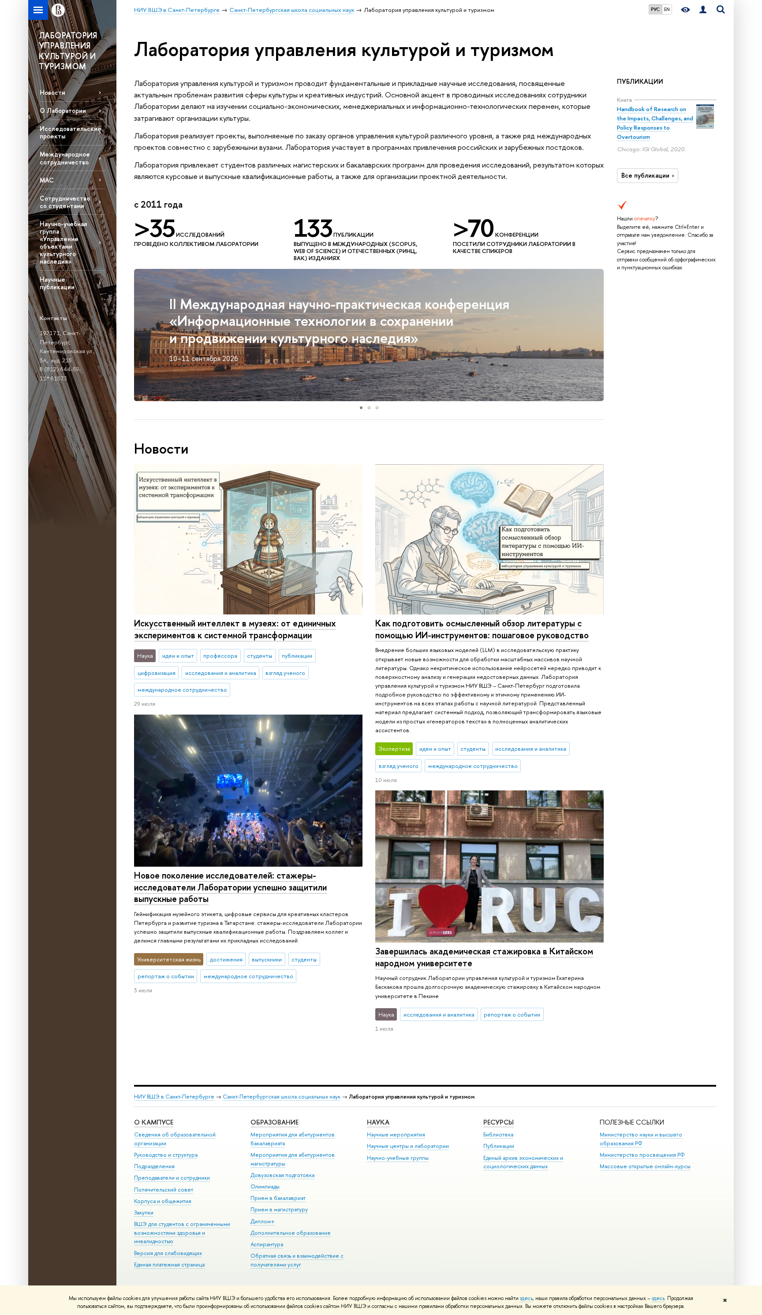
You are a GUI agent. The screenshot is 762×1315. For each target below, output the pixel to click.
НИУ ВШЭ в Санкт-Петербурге (174, 1096)
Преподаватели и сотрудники (172, 1177)
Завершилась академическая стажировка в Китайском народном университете (484, 957)
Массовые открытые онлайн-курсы (645, 1166)
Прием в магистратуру (279, 1209)
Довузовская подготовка (282, 1175)
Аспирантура (266, 1244)
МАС (47, 180)
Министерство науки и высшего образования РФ (641, 1139)
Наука (378, 1122)
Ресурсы (498, 1122)
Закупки (143, 1212)
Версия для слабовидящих (168, 1253)
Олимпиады (265, 1186)
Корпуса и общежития (162, 1201)
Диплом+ (262, 1221)
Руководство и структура (166, 1155)
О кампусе (153, 1122)
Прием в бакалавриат (278, 1198)
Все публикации (645, 175)
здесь (526, 1298)
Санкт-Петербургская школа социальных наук (281, 1096)
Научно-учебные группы (398, 1158)
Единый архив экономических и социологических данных (523, 1162)
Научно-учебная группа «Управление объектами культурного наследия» (63, 243)
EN (667, 9)
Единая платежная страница (169, 1264)
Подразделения (154, 1166)
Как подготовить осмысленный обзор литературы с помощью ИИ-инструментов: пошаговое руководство (482, 629)
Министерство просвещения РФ (642, 1155)
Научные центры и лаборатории (408, 1146)
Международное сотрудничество (65, 158)
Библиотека (498, 1134)
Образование (274, 1122)
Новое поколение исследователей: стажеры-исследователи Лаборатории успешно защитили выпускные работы (230, 887)
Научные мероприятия (396, 1134)
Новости (52, 92)
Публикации (498, 1146)
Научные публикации (57, 283)
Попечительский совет (163, 1189)
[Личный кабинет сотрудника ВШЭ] (703, 10)
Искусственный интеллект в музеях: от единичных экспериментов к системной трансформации (235, 629)
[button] (142, 335)
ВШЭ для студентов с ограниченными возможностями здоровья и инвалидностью (182, 1232)
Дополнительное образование (290, 1233)
